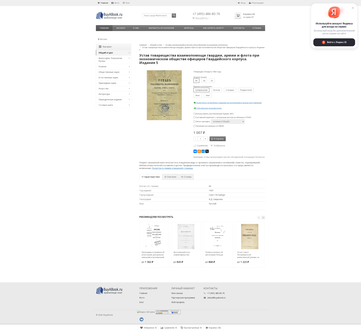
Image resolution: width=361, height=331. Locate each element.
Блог (128, 3)
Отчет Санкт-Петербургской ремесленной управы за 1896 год (248, 255)
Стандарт (230, 90)
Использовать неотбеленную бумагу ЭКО (214, 113)
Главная (104, 3)
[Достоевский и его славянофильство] (186, 236)
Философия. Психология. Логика (110, 59)
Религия (102, 66)
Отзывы (256, 28)
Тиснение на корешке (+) (209, 126)
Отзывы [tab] (187, 176)
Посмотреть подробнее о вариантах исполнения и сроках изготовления (228, 102)
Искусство (104, 88)
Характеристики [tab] (152, 176)
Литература (104, 94)
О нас (136, 28)
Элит (208, 95)
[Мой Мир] (203, 151)
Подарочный (246, 90)
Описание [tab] (171, 176)
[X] (207, 151)
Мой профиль (178, 302)
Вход (243, 3)
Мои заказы (177, 293)
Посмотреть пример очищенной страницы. (172, 168)
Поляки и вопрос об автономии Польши (214, 253)
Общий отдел (106, 52)
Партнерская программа (183, 297)
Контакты (238, 28)
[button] (259, 217)
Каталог (121, 28)
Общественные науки (109, 72)
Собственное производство (209, 108)
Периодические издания (110, 99)
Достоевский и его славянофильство (181, 253)
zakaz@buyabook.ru (216, 297)
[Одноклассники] (199, 151)
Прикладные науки (107, 83)
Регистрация (257, 3)
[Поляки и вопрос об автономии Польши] (218, 236)
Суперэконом (201, 90)
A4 (204, 80)
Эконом (216, 90)
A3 (212, 80)
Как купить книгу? (213, 28)
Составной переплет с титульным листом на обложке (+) (223, 117)
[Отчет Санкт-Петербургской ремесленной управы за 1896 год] (249, 236)
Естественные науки (108, 77)
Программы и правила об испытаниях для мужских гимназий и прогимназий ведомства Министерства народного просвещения (153, 255)
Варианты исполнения (161, 28)
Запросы (189, 28)
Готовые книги (106, 105)
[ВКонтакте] (195, 151)
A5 (196, 80)
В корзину (219, 138)
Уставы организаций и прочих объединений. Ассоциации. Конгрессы (234, 157)
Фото (117, 3)
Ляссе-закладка (202, 121)
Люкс (197, 95)
